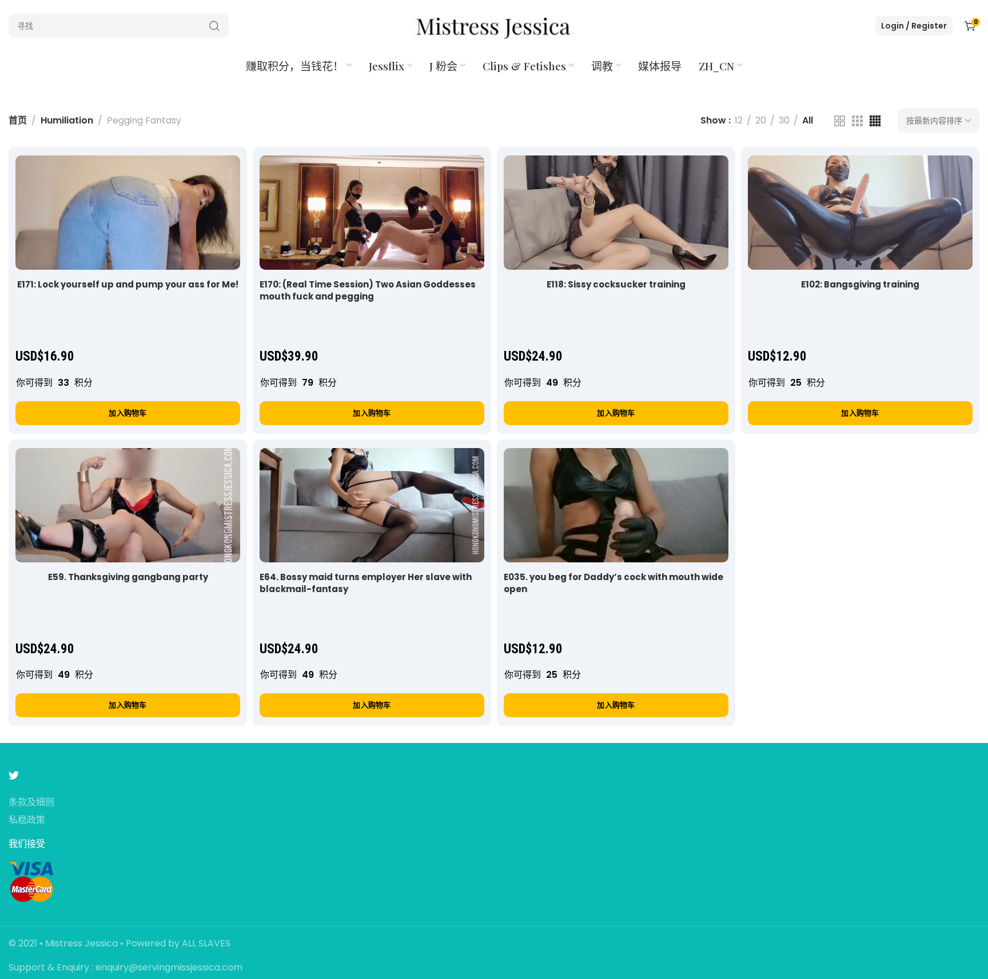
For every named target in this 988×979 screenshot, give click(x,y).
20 (760, 120)
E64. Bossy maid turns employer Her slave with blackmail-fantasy (366, 583)
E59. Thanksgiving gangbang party (128, 577)
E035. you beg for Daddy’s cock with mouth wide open (613, 583)
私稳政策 (27, 820)
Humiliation (67, 120)
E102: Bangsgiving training (860, 284)
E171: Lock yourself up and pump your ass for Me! (127, 284)
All (807, 120)
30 (784, 120)
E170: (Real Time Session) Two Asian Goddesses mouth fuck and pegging (368, 290)
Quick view (219, 176)
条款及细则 (31, 803)
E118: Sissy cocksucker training (616, 284)
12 (739, 120)
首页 (18, 120)
